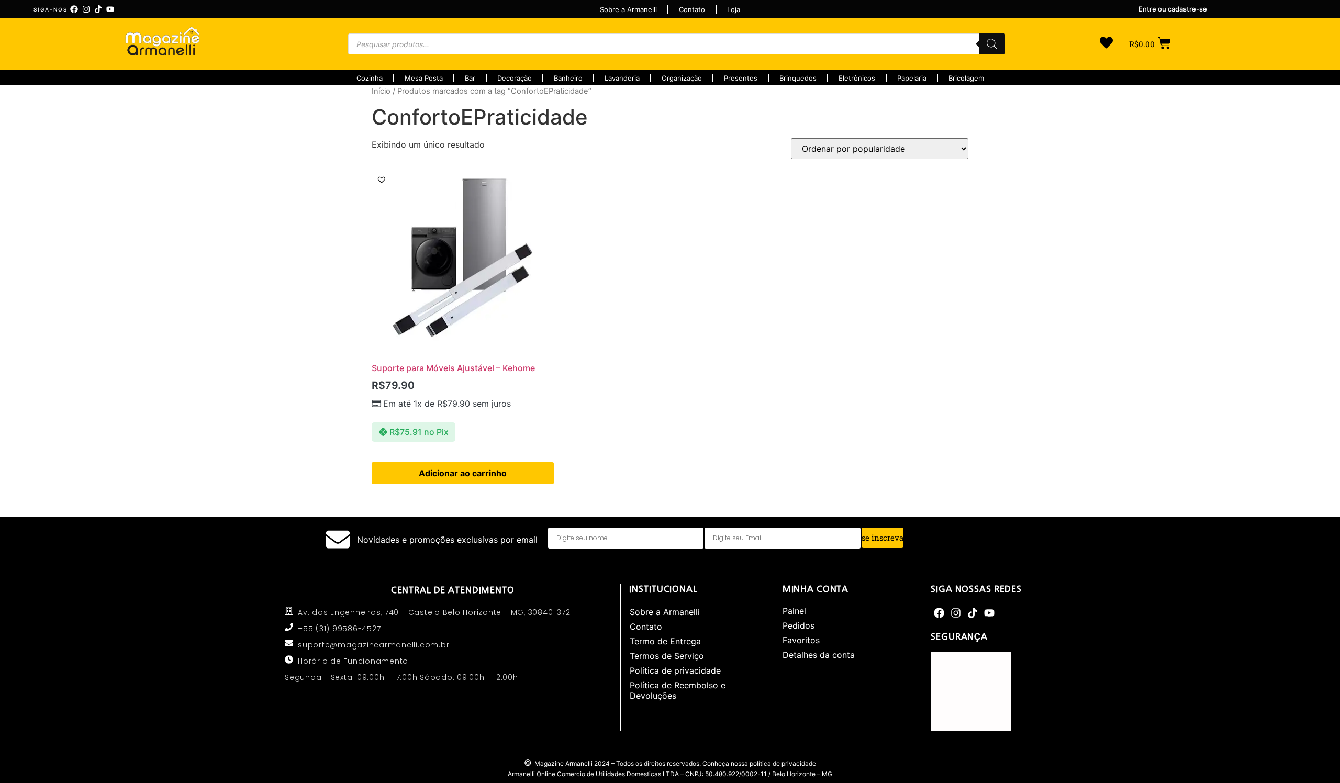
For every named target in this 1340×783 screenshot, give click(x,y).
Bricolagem (966, 78)
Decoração (514, 78)
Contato (646, 626)
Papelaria (911, 78)
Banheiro (568, 78)
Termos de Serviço (667, 656)
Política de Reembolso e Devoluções (677, 690)
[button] (381, 179)
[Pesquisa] (992, 43)
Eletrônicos (857, 78)
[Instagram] (86, 9)
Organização (682, 78)
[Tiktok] (98, 9)
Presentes (740, 78)
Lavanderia (622, 78)
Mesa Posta (424, 78)
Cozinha (369, 78)
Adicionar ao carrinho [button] (463, 473)
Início (381, 91)
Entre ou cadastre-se (1172, 9)
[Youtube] (110, 9)
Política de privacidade (675, 670)
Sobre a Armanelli (665, 612)
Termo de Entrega (665, 641)
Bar (470, 78)
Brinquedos (798, 78)
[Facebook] (74, 9)
